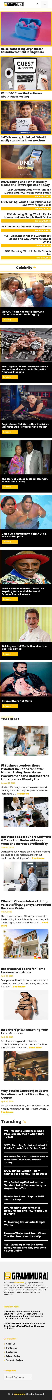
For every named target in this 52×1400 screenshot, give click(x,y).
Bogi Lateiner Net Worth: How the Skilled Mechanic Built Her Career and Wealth (25, 425)
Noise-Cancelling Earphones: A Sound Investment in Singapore (22, 50)
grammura (19, 1394)
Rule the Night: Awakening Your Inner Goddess (24, 1031)
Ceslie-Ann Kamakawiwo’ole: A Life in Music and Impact (24, 535)
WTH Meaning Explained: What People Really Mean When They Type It (24, 1134)
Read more (23, 793)
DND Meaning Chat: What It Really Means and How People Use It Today (25, 183)
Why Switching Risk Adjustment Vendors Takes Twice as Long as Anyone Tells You (25, 1185)
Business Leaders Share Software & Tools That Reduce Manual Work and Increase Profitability (26, 840)
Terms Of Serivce (14, 1360)
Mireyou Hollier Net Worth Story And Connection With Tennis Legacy (23, 313)
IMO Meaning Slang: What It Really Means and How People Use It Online (27, 215)
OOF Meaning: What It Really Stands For (28, 252)
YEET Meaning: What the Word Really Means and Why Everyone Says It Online (27, 239)
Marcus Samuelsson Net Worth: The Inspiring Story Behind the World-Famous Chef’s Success (23, 591)
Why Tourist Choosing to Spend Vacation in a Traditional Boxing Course (25, 1094)
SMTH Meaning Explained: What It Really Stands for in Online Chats (23, 139)
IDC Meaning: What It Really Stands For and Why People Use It (26, 203)
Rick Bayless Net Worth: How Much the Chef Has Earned (24, 647)
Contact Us (11, 1348)
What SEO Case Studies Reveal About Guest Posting (22, 95)
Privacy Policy (13, 1356)
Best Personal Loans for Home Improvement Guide (23, 970)
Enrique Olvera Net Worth (17, 701)
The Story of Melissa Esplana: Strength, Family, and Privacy (25, 480)
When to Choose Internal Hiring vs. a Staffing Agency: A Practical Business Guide (26, 904)
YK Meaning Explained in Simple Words (26, 226)
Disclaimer (11, 1352)
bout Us (11, 1344)
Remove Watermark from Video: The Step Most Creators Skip (25, 1235)
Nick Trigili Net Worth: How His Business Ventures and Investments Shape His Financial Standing (25, 369)
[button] (37, 4)
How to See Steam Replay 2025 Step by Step (24, 1198)
